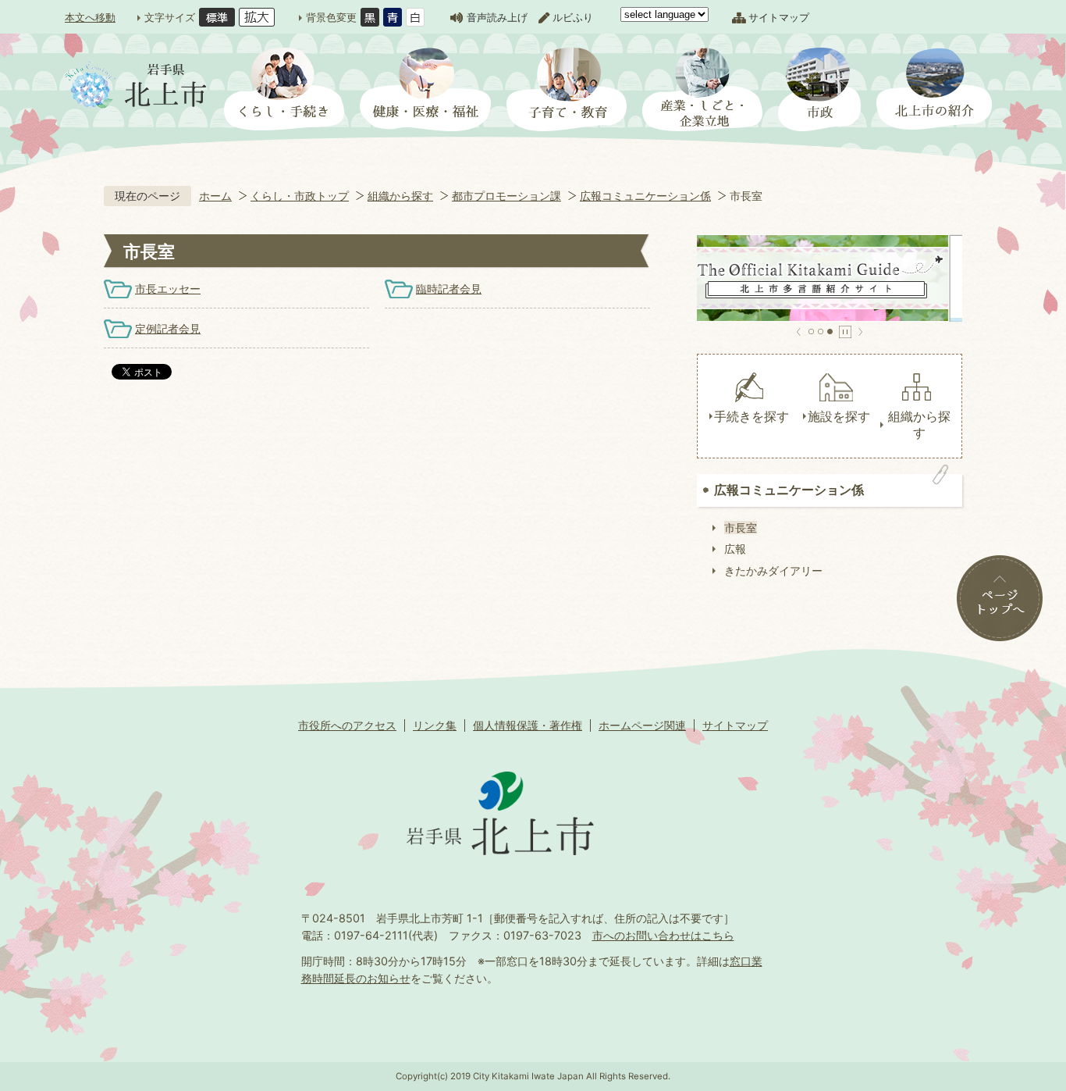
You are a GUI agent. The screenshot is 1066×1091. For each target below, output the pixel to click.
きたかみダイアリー (773, 570)
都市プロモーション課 (506, 195)
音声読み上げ (497, 17)
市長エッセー (168, 288)
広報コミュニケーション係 (645, 195)
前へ (799, 332)
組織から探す (400, 195)
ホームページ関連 (642, 725)
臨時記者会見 (448, 288)
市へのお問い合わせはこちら (663, 935)
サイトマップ (778, 17)
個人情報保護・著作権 (527, 725)
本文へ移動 (90, 17)
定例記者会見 (168, 328)
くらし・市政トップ (300, 195)
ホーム (215, 195)
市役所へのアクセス (347, 725)
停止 (845, 332)
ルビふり (573, 17)
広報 (735, 548)
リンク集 (435, 725)
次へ (860, 332)
